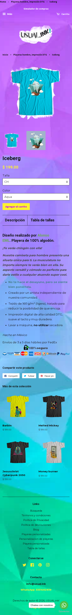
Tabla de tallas (42, 220)
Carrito (65, 14)
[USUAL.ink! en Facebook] (32, 565)
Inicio (5, 54)
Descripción (15, 220)
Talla (6, 175)
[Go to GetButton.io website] (64, 611)
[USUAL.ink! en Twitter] (24, 565)
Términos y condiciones (36, 515)
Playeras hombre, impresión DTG (28, 1)
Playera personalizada (36, 543)
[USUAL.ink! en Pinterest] (40, 565)
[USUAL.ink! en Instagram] (48, 565)
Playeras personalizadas (36, 534)
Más (9, 14)
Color (6, 190)
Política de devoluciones (36, 524)
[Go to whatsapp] (64, 605)
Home (3, 1)
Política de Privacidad (36, 520)
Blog (36, 529)
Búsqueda (36, 510)
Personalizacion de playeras (36, 538)
